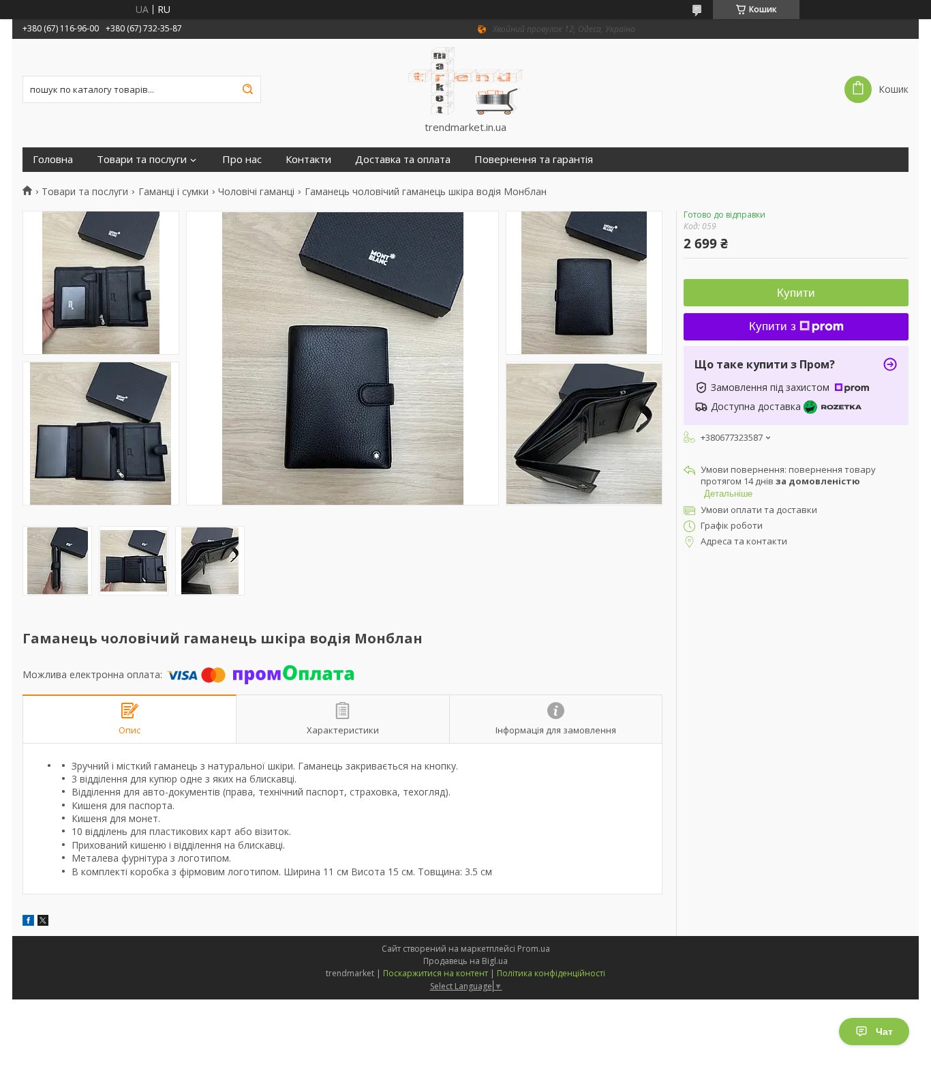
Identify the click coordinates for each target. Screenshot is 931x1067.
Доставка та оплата (403, 159)
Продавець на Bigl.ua (465, 961)
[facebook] (28, 922)
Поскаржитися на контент (435, 973)
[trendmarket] (465, 80)
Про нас (242, 159)
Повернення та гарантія (533, 159)
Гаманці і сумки (173, 192)
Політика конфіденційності (551, 973)
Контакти (308, 159)
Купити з (772, 326)
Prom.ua (533, 948)
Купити (796, 293)
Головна (53, 159)
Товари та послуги (142, 159)
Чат (884, 1031)
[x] (42, 922)
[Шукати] (247, 89)
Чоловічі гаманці (256, 192)
